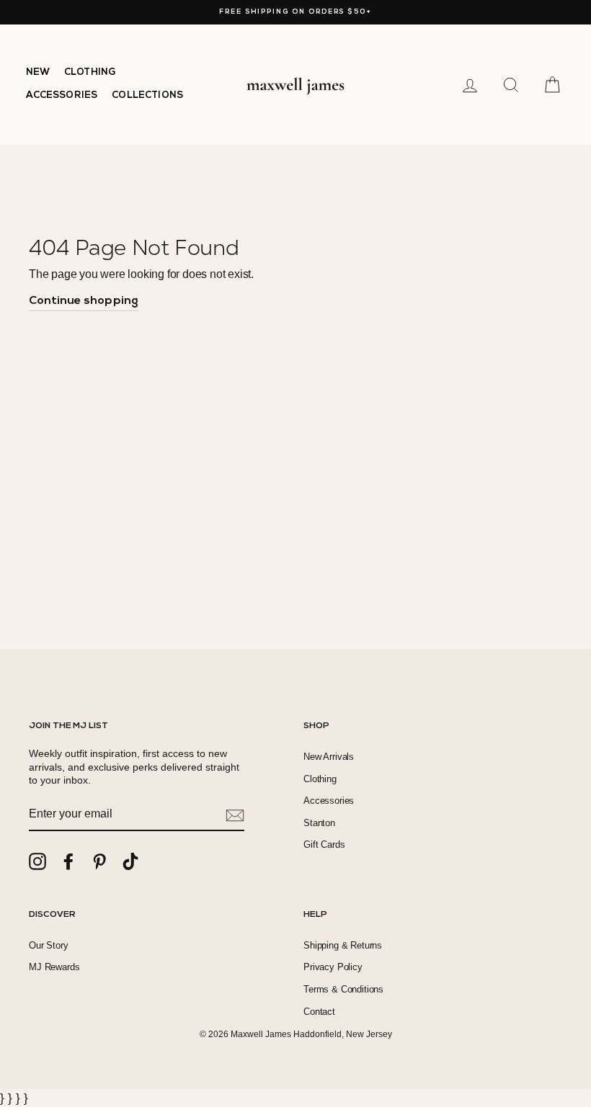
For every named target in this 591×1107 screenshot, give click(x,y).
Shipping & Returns (342, 945)
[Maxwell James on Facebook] (68, 861)
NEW (38, 72)
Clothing (320, 779)
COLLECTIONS (147, 95)
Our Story (48, 945)
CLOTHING (89, 72)
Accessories (328, 800)
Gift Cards (324, 844)
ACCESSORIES (62, 95)
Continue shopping (83, 301)
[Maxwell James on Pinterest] (99, 861)
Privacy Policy (333, 967)
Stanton (319, 822)
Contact (319, 1011)
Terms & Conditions (343, 989)
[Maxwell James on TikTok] (130, 861)
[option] (295, 12)
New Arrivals (328, 756)
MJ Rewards (54, 967)
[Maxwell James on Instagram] (37, 861)
